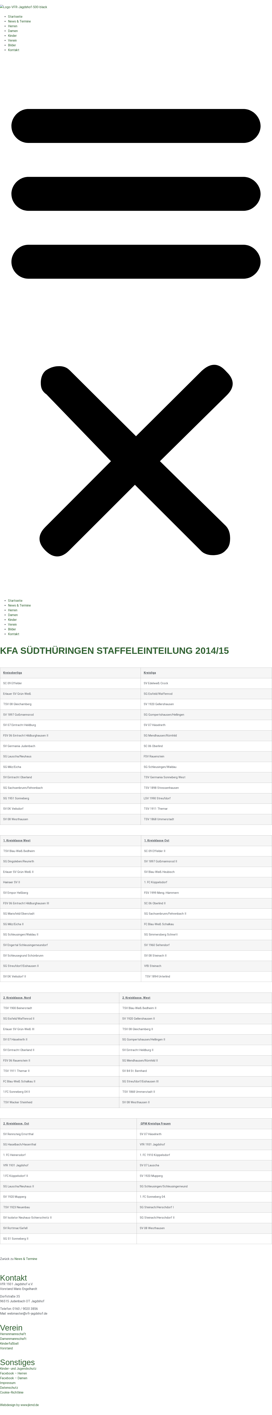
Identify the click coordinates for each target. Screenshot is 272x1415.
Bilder (12, 45)
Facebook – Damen (13, 1378)
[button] (136, 325)
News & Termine (19, 21)
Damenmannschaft (13, 1339)
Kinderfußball (9, 1343)
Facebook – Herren (13, 1373)
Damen (13, 31)
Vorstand (7, 1348)
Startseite (15, 16)
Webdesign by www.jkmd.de (19, 1405)
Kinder (12, 36)
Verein (12, 40)
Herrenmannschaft (13, 1334)
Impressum (8, 1383)
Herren (12, 26)
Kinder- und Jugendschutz (18, 1368)
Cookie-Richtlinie (11, 1392)
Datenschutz (9, 1388)
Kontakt (13, 50)
